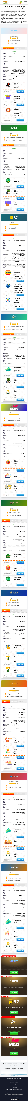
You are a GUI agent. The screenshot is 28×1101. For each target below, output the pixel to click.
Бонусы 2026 (14, 1087)
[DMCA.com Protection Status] (14, 1099)
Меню (25, 2)
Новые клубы (14, 1084)
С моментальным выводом (14, 1078)
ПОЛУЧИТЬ (20, 91)
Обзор (21, 520)
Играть (8, 48)
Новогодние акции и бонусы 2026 (14, 1089)
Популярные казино (14, 1080)
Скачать (19, 48)
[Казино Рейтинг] (5, 2)
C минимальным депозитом (14, 1085)
